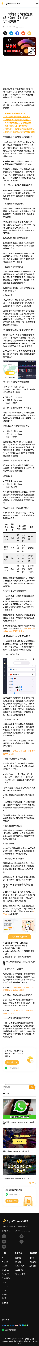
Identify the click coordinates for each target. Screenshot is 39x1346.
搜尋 (31, 1087)
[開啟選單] (37, 3)
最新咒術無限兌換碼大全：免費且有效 (16, 1151)
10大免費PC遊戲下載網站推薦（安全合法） (17, 1178)
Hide (23, 113)
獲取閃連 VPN (12, 1062)
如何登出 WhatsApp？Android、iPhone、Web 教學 (19, 1123)
